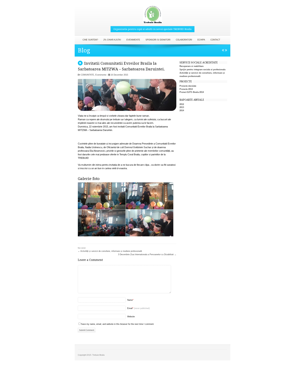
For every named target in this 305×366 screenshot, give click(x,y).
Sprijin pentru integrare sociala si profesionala (202, 69)
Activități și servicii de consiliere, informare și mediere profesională (110, 251)
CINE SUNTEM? (89, 39)
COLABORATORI (182, 39)
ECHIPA (200, 39)
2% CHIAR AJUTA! (112, 40)
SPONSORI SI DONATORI (156, 39)
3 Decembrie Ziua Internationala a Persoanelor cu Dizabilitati (147, 254)
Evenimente (100, 75)
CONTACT (215, 40)
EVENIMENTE (132, 39)
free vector (82, 248)
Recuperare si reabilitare (191, 66)
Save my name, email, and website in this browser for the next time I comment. (117, 324)
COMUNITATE (87, 75)
